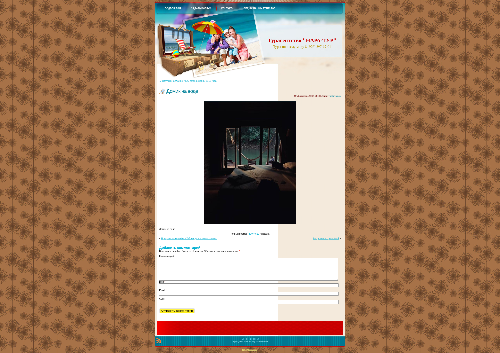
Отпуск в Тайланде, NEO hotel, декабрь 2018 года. (188, 81)
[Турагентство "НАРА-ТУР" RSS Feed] (158, 341)
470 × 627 (254, 233)
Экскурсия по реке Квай (326, 238)
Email (163, 290)
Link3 (256, 339)
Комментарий (166, 256)
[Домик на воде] (250, 225)
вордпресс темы (249, 350)
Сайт (162, 298)
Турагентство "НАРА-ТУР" (302, 40)
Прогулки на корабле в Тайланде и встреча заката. (189, 238)
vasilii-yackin (335, 96)
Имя (162, 282)
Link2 (250, 339)
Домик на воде (182, 91)
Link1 (243, 339)
